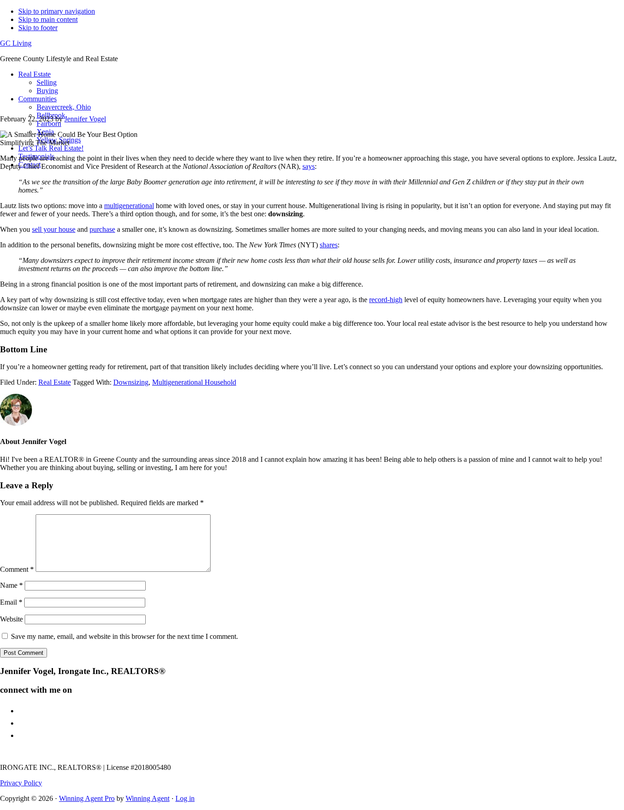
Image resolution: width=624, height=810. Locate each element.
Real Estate (54, 382)
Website (11, 619)
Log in (185, 798)
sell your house (53, 229)
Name (11, 585)
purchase (102, 229)
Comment (17, 569)
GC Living (16, 43)
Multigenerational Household (194, 382)
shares (329, 245)
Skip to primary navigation (56, 11)
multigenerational (129, 205)
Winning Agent (147, 798)
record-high (385, 299)
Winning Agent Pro (87, 798)
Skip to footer (38, 27)
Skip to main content (48, 19)
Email (11, 602)
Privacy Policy (21, 783)
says (308, 166)
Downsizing (130, 382)
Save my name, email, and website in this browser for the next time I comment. (124, 636)
